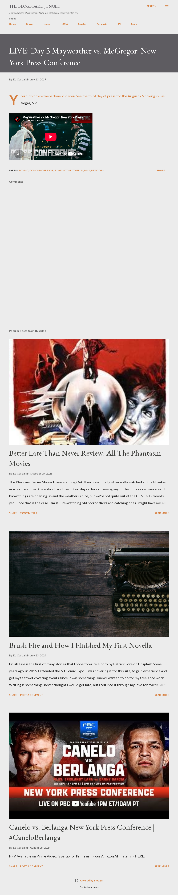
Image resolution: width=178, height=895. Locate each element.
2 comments (28, 513)
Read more (162, 513)
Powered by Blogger (91, 880)
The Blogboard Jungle (34, 6)
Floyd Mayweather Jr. (69, 170)
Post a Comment (31, 694)
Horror (47, 24)
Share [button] (161, 170)
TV (119, 24)
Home (12, 24)
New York (97, 170)
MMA (65, 24)
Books (29, 24)
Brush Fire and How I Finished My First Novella (80, 645)
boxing (24, 170)
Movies (82, 24)
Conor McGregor (42, 170)
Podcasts (101, 24)
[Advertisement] (89, 299)
